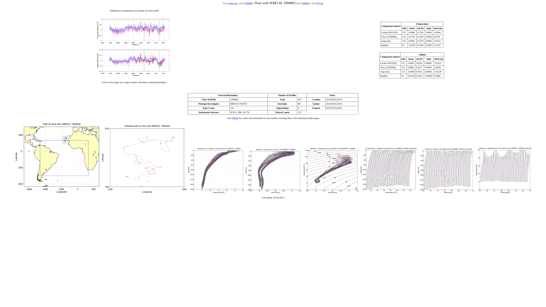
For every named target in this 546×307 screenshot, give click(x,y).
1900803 (306, 3)
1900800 (249, 3)
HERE (235, 118)
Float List (233, 3)
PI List (320, 3)
